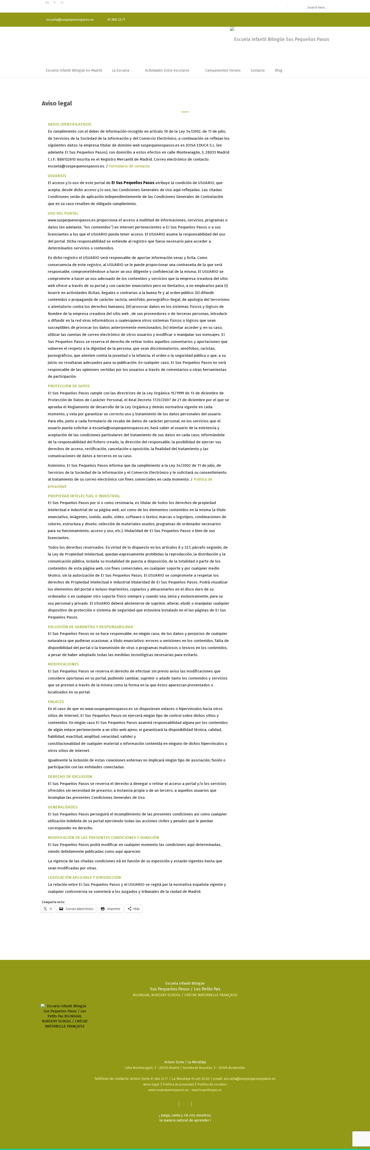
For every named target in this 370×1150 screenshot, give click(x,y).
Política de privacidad (178, 1084)
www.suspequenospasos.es (168, 1090)
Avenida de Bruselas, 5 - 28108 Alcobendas (214, 1068)
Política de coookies (212, 1084)
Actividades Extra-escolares (168, 70)
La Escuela (121, 70)
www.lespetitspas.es (207, 1090)
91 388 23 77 (159, 1079)
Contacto (258, 70)
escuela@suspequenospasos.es (70, 19)
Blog (279, 70)
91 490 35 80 (200, 1079)
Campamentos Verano (223, 70)
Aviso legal (151, 1084)
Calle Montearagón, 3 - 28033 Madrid (152, 1068)
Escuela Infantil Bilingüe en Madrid (74, 70)
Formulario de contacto (129, 166)
